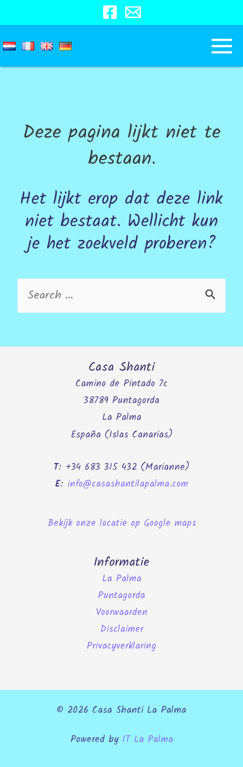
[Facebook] (110, 12)
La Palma (121, 578)
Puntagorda (121, 595)
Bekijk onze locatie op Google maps (121, 523)
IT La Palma (147, 739)
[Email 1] (133, 12)
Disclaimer (121, 629)
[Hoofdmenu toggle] (222, 46)
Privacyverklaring (121, 646)
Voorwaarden (122, 612)
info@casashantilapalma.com (127, 484)
